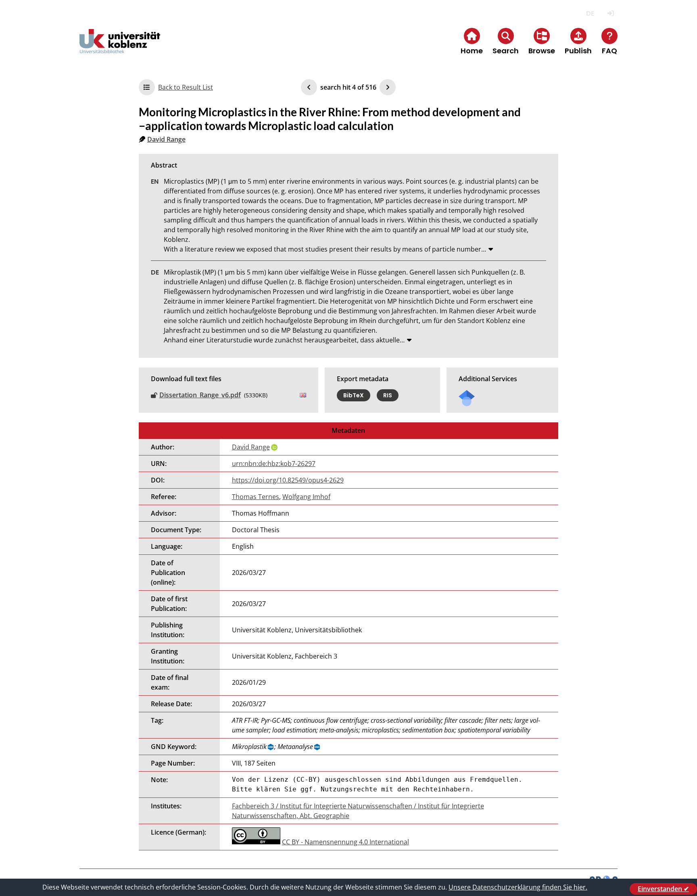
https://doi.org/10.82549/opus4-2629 (288, 480)
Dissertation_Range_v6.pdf (200, 394)
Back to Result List (185, 87)
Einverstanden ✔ (663, 888)
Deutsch (590, 13)
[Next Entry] (388, 87)
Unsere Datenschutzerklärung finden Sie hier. (518, 887)
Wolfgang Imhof (306, 496)
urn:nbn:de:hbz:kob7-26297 (273, 463)
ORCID (274, 447)
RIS (387, 395)
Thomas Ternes (255, 496)
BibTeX (353, 395)
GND (271, 747)
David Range (166, 139)
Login (610, 13)
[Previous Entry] (309, 87)
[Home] (119, 48)
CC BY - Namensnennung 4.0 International (345, 841)
